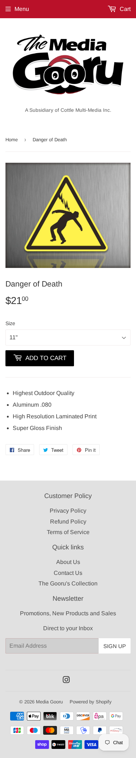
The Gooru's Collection (68, 583)
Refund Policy (68, 521)
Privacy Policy (68, 511)
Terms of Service (68, 532)
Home (11, 139)
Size (10, 323)
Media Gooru (49, 701)
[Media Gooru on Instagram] (66, 681)
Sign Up (114, 646)
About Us (68, 562)
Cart (124, 9)
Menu (22, 9)
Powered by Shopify (91, 701)
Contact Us (68, 573)
